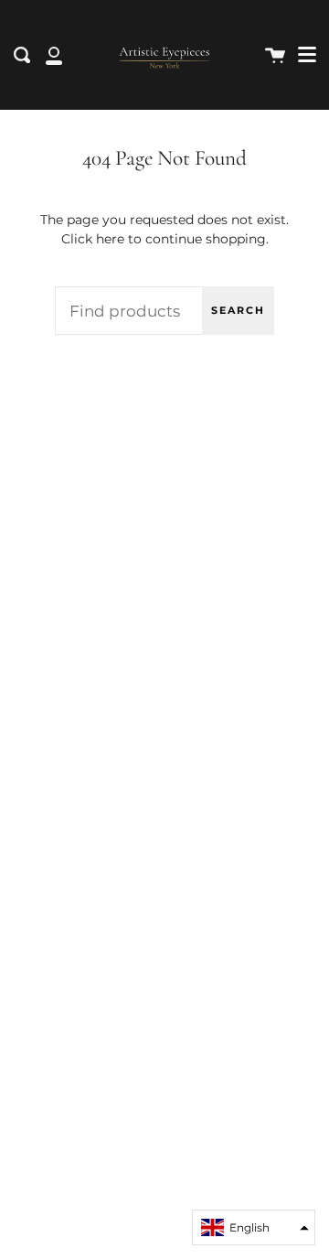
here (110, 239)
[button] (253, 1227)
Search (238, 310)
